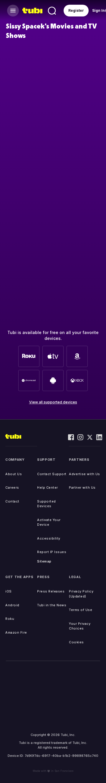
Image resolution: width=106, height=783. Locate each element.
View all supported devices (53, 402)
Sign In (98, 10)
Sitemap (44, 561)
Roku (9, 619)
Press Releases (50, 591)
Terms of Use (80, 610)
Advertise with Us (84, 474)
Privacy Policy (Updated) (81, 593)
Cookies (76, 642)
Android (12, 605)
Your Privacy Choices (79, 626)
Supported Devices (46, 503)
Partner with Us (82, 487)
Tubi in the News (51, 605)
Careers (12, 487)
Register (76, 10)
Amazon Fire (16, 632)
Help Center (47, 487)
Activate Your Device (49, 522)
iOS (8, 591)
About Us (13, 474)
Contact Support (52, 474)
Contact (12, 501)
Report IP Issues (51, 552)
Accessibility (48, 538)
